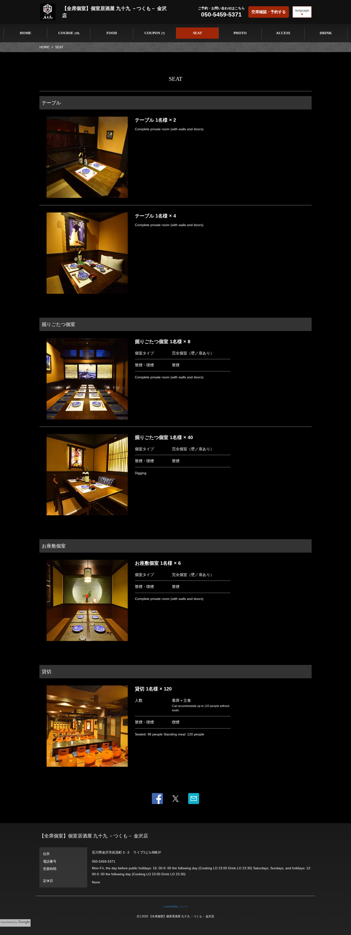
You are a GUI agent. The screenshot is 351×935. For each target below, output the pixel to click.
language (302, 10)
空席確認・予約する (268, 12)
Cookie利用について (175, 906)
